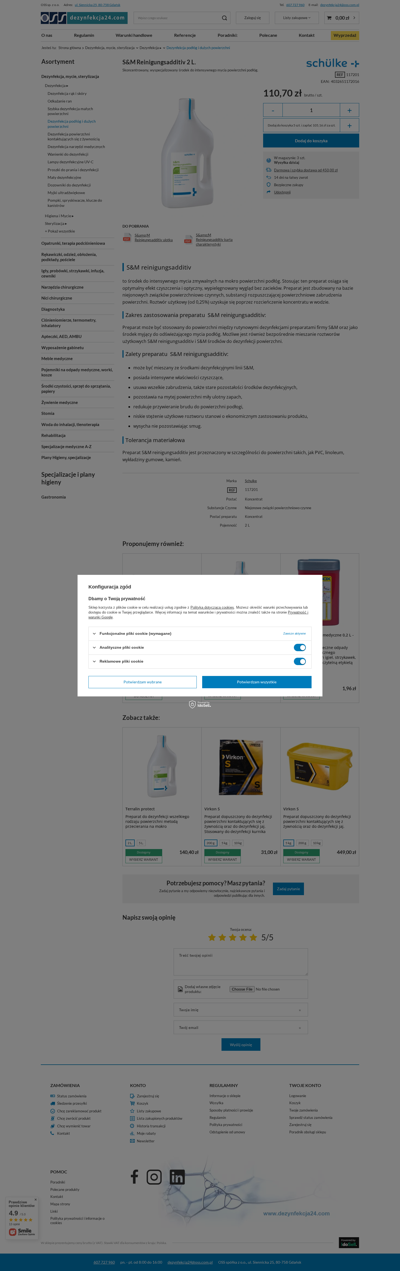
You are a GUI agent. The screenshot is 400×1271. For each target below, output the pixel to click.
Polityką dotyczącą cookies (212, 607)
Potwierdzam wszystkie (256, 682)
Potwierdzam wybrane (143, 682)
